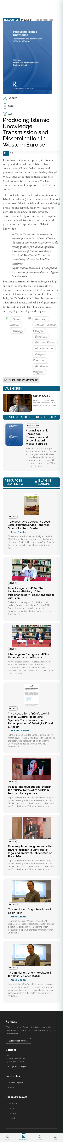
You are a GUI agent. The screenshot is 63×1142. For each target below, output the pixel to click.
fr (11, 153)
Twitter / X (13, 1108)
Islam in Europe (44, 348)
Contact (11, 1087)
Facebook (12, 1103)
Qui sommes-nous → (18, 1041)
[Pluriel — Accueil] (8, 7)
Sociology (18, 331)
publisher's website (23, 380)
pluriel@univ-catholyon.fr (17, 1066)
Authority (40, 319)
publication (26, 20)
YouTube (12, 1113)
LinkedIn (12, 1118)
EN (6, 153)
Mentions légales (15, 1082)
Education (41, 336)
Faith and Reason (45, 342)
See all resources (44, 20)
